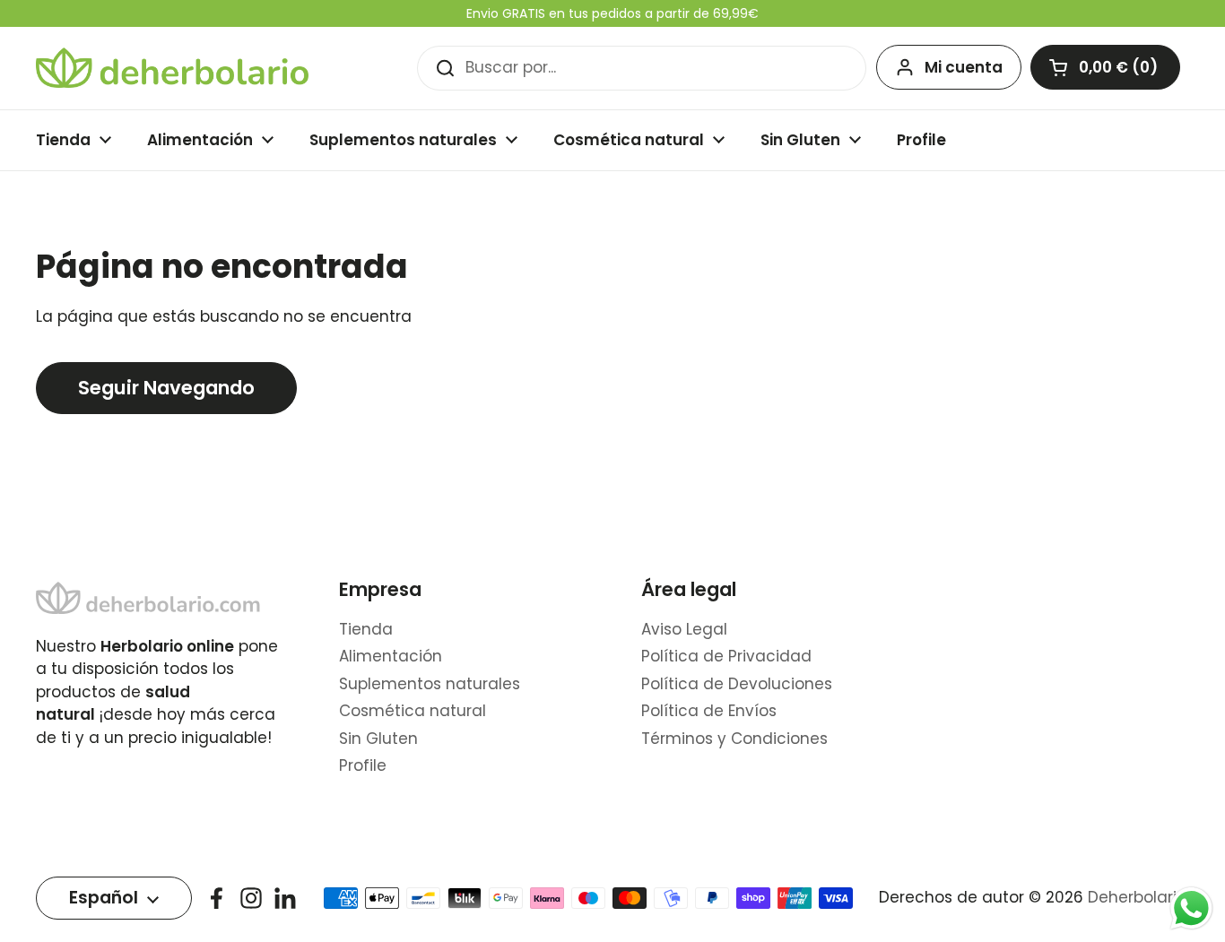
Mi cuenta (964, 67)
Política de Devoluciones (736, 684)
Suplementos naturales (429, 684)
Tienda (366, 629)
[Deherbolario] (172, 68)
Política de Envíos (709, 711)
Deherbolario (1137, 897)
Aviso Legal (684, 629)
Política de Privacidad (726, 656)
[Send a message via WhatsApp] (1191, 908)
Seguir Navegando (166, 388)
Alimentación (390, 656)
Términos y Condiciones (734, 738)
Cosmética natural (412, 711)
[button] (1105, 67)
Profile (363, 765)
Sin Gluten (378, 738)
